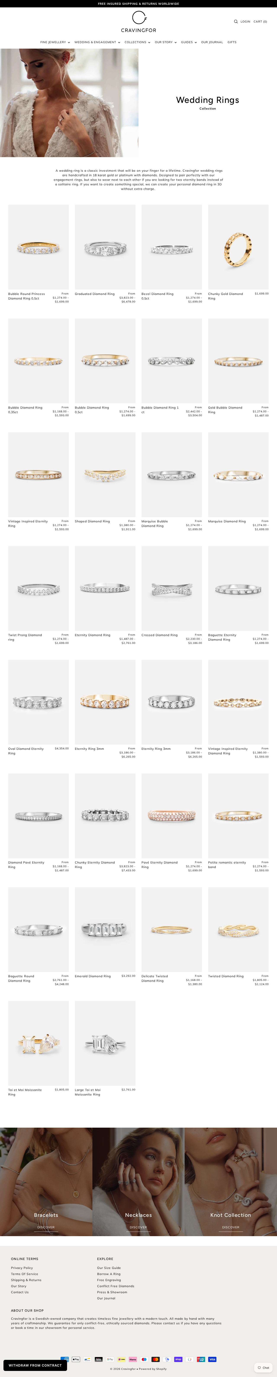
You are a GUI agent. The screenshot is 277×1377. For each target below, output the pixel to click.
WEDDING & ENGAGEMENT (95, 42)
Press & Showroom (112, 1292)
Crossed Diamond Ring (160, 635)
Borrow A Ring (109, 1274)
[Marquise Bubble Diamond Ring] (172, 474)
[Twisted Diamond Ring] (238, 929)
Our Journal (106, 1298)
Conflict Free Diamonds (115, 1286)
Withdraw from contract (35, 1365)
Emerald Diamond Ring (93, 976)
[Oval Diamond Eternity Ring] (38, 702)
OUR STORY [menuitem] (164, 42)
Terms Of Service (24, 1274)
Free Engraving (109, 1280)
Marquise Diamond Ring (227, 521)
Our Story (18, 1286)
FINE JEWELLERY (53, 42)
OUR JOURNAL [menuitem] (212, 42)
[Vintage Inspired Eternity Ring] (38, 474)
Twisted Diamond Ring (226, 976)
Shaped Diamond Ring (92, 521)
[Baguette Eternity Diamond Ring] (238, 588)
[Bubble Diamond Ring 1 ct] (172, 361)
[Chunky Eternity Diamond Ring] (105, 815)
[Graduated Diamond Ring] (105, 247)
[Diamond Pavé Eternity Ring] (38, 815)
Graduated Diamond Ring (95, 294)
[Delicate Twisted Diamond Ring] (172, 929)
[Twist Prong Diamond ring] (38, 588)
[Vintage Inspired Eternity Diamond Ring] (238, 702)
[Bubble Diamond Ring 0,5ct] (105, 361)
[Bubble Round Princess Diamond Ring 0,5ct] (38, 247)
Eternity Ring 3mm (89, 749)
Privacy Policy (22, 1268)
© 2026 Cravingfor (123, 1368)
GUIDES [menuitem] (187, 42)
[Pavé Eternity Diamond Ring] (172, 815)
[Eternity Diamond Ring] (105, 588)
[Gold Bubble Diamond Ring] (238, 361)
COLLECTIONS (136, 42)
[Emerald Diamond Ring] (105, 929)
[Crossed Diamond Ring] (172, 588)
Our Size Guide (109, 1268)
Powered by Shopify (153, 1368)
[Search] (236, 21)
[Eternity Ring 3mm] (105, 702)
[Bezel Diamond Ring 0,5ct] (172, 247)
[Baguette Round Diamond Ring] (38, 929)
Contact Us (20, 1292)
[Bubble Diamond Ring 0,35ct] (38, 361)
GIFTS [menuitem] (232, 42)
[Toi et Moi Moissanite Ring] (38, 1043)
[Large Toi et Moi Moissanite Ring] (105, 1043)
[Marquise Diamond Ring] (238, 474)
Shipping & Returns (26, 1280)
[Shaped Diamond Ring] (105, 474)
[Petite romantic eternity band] (238, 815)
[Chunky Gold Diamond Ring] (238, 247)
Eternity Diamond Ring (92, 635)
